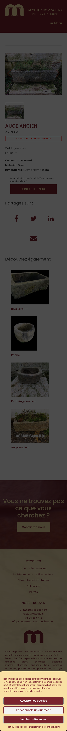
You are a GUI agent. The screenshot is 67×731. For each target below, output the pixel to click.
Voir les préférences (33, 719)
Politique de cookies (17, 726)
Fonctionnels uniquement (33, 710)
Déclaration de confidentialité (44, 726)
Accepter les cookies (33, 700)
